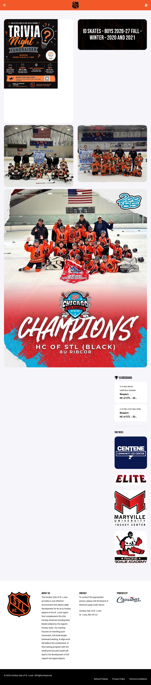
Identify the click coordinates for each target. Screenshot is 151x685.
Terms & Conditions (138, 678)
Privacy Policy (118, 678)
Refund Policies (101, 678)
